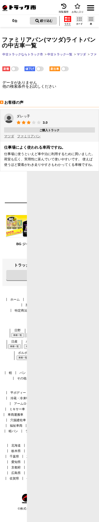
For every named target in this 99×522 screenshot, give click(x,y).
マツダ (9, 136)
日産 (14, 341)
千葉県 (14, 456)
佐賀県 (14, 478)
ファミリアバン (29, 136)
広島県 (16, 473)
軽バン (13, 431)
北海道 (16, 445)
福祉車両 (16, 425)
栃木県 (16, 451)
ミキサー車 (17, 409)
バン (22, 373)
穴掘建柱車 (18, 420)
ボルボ (22, 352)
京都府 (16, 467)
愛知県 (16, 462)
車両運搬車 (15, 414)
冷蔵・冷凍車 (19, 398)
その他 (21, 378)
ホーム (15, 299)
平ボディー (18, 392)
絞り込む (46, 20)
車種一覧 (17, 335)
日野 (17, 330)
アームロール (23, 403)
